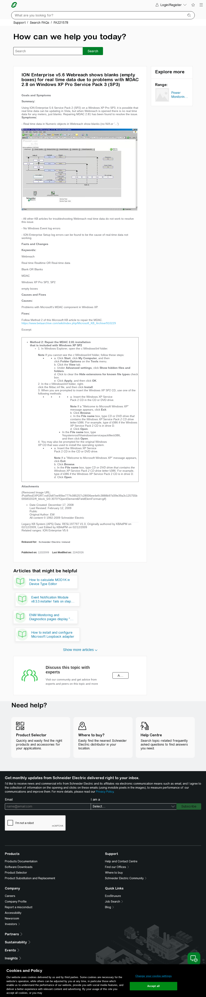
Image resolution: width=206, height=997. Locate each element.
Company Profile (16, 901)
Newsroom (12, 918)
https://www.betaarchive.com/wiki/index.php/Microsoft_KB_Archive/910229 (69, 323)
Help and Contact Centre (121, 861)
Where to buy (114, 872)
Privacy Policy (104, 791)
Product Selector (16, 872)
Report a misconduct (18, 907)
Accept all (153, 986)
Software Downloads (19, 867)
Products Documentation (21, 861)
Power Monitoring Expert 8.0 (178, 95)
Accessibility (13, 912)
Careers (10, 896)
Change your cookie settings (153, 976)
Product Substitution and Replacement (30, 878)
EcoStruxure (113, 896)
